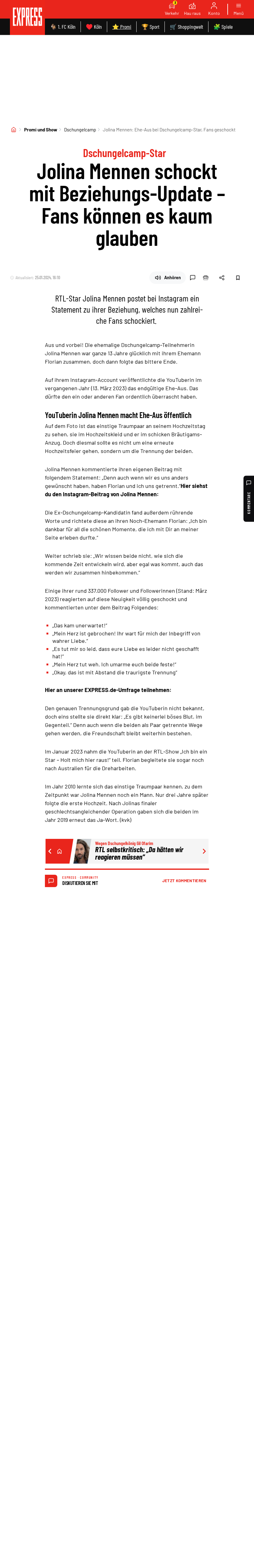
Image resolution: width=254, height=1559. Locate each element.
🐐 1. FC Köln (63, 26)
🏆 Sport (151, 26)
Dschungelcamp (80, 129)
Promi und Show (40, 129)
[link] (27, 17)
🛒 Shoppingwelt (186, 26)
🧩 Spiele (223, 26)
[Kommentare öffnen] (193, 278)
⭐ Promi (121, 26)
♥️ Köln (94, 26)
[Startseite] (13, 129)
